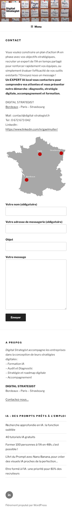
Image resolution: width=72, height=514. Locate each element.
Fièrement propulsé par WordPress (26, 505)
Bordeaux (12, 107)
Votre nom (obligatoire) (21, 204)
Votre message (16, 257)
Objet (9, 239)
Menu (38, 26)
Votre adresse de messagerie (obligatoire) (34, 222)
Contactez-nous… (17, 399)
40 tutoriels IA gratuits (20, 437)
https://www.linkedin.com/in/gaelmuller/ (32, 129)
